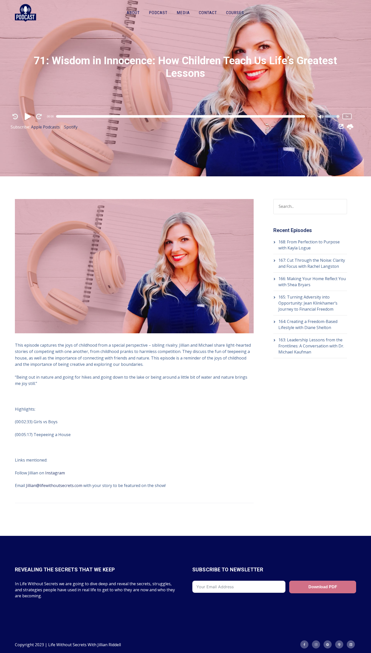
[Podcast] (339, 644)
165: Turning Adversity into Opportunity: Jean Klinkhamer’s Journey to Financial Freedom (307, 303)
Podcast (158, 12)
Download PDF (322, 587)
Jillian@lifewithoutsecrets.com (54, 485)
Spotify (70, 127)
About (133, 12)
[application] (183, 116)
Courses (235, 12)
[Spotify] (328, 644)
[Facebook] (304, 644)
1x (347, 116)
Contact (208, 12)
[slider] (332, 119)
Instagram (55, 473)
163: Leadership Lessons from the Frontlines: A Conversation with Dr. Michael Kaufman (311, 346)
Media (183, 12)
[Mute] (321, 117)
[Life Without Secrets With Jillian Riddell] (25, 13)
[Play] (28, 116)
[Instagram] (316, 644)
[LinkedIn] (351, 644)
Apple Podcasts (45, 127)
